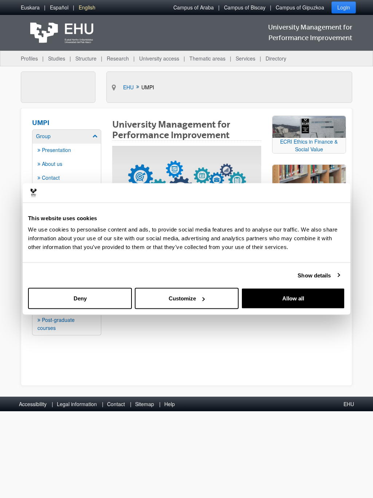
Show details (314, 275)
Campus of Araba (193, 7)
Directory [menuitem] (276, 58)
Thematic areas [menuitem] (207, 58)
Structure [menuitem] (86, 58)
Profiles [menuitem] (29, 58)
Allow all (293, 298)
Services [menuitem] (245, 58)
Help (169, 404)
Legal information (77, 404)
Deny (80, 298)
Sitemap (144, 404)
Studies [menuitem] (56, 58)
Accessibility (33, 404)
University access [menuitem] (159, 58)
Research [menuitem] (118, 58)
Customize (182, 298)
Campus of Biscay (245, 7)
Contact (116, 404)
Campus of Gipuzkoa (300, 7)
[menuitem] (30, 7)
